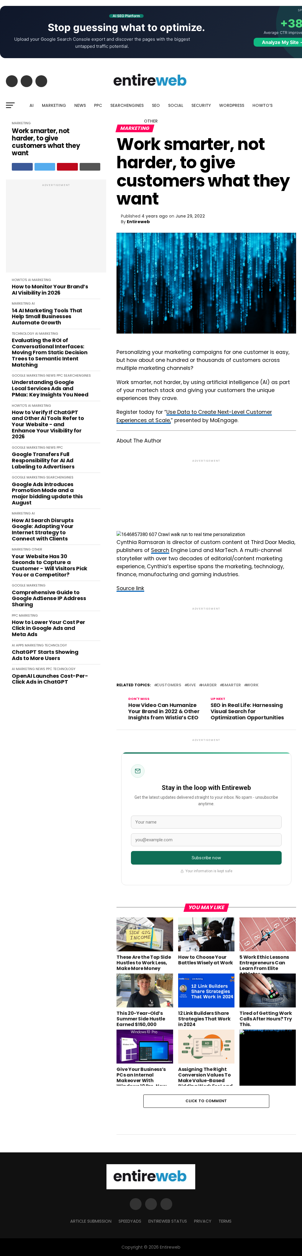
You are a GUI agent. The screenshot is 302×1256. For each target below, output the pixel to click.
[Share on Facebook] (22, 167)
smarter (231, 685)
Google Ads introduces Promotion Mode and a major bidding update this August (47, 493)
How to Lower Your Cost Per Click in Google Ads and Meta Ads (48, 628)
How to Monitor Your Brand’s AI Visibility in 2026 (50, 290)
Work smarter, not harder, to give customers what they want (46, 142)
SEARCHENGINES (127, 105)
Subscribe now (206, 857)
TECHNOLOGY (23, 333)
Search (160, 550)
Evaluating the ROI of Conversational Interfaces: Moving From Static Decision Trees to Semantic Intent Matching (49, 352)
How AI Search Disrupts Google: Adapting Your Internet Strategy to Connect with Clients (42, 529)
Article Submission (90, 1221)
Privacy (202, 1221)
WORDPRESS (231, 105)
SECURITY (201, 105)
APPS (20, 645)
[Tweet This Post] (45, 167)
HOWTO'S (19, 279)
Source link (130, 588)
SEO (156, 105)
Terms (225, 1221)
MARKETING (54, 105)
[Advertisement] (56, 229)
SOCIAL (175, 105)
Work (252, 685)
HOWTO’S (262, 105)
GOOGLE (19, 375)
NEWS (80, 105)
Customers (168, 685)
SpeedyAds (130, 1221)
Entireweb (138, 222)
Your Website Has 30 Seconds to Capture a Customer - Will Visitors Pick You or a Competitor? (49, 565)
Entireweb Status (167, 1221)
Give (191, 685)
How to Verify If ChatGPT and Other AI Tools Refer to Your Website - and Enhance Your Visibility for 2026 (48, 424)
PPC (98, 105)
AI (31, 105)
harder (209, 685)
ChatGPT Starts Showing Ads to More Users (45, 655)
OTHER (151, 121)
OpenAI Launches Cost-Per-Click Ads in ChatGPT (50, 679)
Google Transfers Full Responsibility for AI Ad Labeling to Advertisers (43, 460)
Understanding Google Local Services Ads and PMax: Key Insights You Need (50, 388)
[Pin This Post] (67, 167)
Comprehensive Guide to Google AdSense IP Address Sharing (49, 598)
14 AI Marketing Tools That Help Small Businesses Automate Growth (47, 317)
